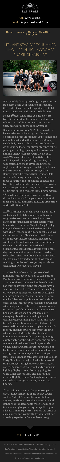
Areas (20, 32)
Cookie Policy (40, 458)
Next (54, 76)
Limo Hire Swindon (26, 445)
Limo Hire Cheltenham (12, 454)
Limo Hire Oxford (10, 445)
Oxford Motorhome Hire (47, 454)
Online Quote (30, 34)
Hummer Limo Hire (39, 32)
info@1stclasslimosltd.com (33, 22)
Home (9, 32)
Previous (5, 76)
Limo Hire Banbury (30, 454)
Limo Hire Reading (43, 445)
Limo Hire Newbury (46, 449)
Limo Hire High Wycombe (27, 449)
